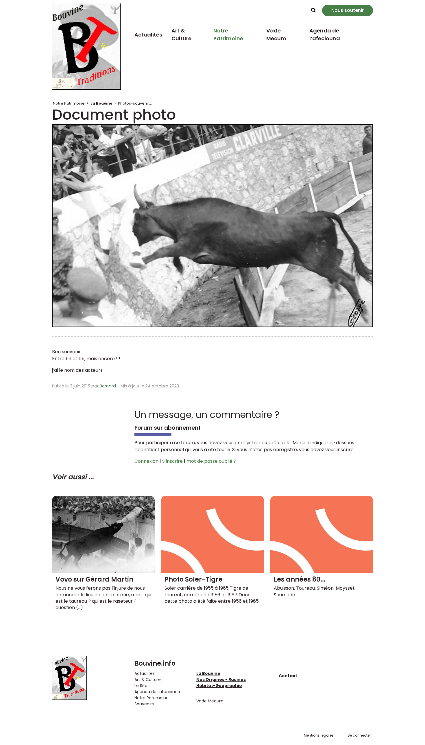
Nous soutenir (347, 10)
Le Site (140, 685)
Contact (288, 676)
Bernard (108, 386)
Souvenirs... (145, 704)
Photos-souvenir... (135, 103)
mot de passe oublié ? (211, 461)
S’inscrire (172, 461)
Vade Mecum (276, 34)
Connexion (146, 461)
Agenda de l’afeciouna (324, 34)
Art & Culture (181, 34)
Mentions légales (319, 735)
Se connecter (359, 735)
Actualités (148, 34)
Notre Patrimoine (228, 34)
